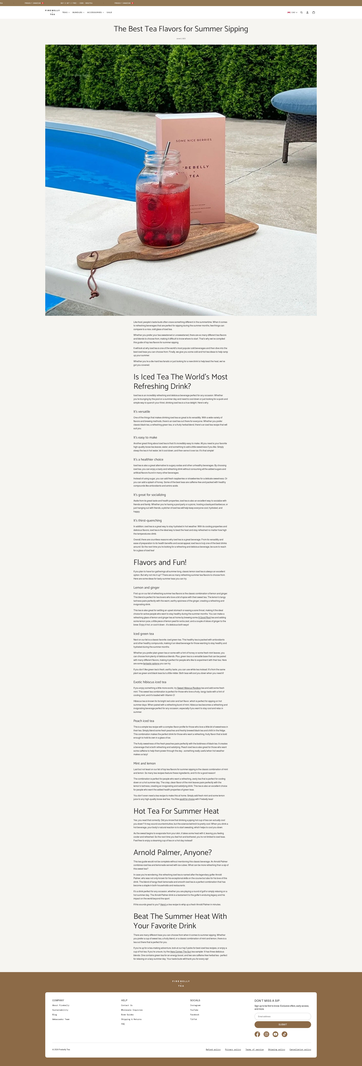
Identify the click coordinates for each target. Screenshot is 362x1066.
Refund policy (213, 1049)
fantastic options (151, 663)
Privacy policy (233, 1049)
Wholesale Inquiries (132, 1010)
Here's (163, 904)
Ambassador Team (60, 1019)
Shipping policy (276, 1049)
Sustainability (60, 1010)
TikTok (193, 1019)
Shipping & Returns (131, 1019)
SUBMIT (283, 1024)
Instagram (195, 1005)
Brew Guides (127, 1014)
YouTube (194, 1010)
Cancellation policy (300, 1049)
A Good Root (204, 617)
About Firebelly (60, 1005)
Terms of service (254, 1049)
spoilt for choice (187, 799)
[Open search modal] (301, 12)
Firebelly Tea (64, 1049)
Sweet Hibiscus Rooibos (189, 688)
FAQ (123, 1024)
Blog (54, 1014)
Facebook (194, 1014)
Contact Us (126, 1005)
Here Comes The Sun (180, 951)
